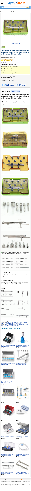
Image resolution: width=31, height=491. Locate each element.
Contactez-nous (16, 479)
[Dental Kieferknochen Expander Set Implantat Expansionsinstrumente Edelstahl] (23, 410)
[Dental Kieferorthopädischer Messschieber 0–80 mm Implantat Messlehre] (23, 465)
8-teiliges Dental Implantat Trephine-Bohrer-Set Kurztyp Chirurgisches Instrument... (8, 382)
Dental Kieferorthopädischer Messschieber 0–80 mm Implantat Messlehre (22, 473)
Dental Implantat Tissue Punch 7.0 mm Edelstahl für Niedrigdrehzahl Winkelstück (22, 346)
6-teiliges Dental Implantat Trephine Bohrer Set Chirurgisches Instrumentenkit (8, 400)
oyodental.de (13, 481)
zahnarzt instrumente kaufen (19, 320)
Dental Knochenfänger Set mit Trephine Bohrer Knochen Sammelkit (7, 455)
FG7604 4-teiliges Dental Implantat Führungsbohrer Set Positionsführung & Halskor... (8, 346)
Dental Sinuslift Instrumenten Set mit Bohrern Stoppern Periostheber (22, 400)
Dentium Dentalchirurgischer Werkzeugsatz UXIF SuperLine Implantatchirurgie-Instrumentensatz (14, 323)
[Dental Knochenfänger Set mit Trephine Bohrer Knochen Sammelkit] (8, 447)
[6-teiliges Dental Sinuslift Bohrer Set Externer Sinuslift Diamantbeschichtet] (8, 356)
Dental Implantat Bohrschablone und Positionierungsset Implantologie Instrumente (8, 419)
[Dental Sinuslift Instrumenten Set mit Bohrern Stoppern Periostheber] (23, 392)
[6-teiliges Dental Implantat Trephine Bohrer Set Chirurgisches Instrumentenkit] (8, 392)
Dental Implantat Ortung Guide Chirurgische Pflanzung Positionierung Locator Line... (7, 473)
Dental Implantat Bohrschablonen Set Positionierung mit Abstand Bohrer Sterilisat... (7, 437)
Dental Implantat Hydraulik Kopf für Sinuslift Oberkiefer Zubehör (22, 455)
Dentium (6, 62)
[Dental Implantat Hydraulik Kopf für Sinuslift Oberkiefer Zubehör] (23, 447)
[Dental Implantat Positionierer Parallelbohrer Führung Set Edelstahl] (23, 356)
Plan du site (24, 479)
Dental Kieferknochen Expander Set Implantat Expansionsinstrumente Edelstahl (22, 419)
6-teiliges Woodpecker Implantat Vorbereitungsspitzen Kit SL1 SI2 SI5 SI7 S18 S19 (22, 437)
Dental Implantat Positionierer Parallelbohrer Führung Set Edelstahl (21, 364)
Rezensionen (19, 60)
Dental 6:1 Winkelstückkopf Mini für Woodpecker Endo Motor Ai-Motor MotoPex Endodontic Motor (14, 325)
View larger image (16, 43)
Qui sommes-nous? (8, 479)
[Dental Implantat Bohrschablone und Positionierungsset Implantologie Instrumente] (8, 410)
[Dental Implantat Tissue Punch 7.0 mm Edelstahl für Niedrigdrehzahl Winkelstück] (23, 338)
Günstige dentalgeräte (5, 320)
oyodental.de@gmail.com (16, 485)
